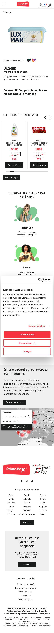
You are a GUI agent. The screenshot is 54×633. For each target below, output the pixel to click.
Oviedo (43, 514)
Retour (8, 12)
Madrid (11, 499)
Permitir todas (27, 334)
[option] (41, 4)
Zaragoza (11, 510)
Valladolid (27, 499)
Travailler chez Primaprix (25, 588)
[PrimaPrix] (23, 4)
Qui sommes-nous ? (25, 584)
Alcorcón (27, 506)
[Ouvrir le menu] (4, 4)
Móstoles (43, 510)
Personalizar (25, 343)
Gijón (43, 502)
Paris (11, 495)
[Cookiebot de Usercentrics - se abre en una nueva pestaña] (38, 280)
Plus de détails (14, 165)
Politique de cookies (35, 608)
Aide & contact (25, 591)
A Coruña (11, 514)
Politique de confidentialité (20, 611)
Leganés (27, 510)
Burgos (43, 495)
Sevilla (27, 495)
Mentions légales (25, 599)
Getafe (43, 499)
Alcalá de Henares (27, 514)
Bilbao (11, 506)
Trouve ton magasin (15, 402)
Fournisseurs (25, 595)
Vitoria (27, 502)
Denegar (27, 351)
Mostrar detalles (36, 326)
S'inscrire (27, 564)
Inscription (44, 613)
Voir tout (27, 522)
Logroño (43, 506)
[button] (46, 117)
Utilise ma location (12, 421)
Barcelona (10, 502)
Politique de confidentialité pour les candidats (25, 612)
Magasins (7, 412)
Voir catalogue (11, 177)
